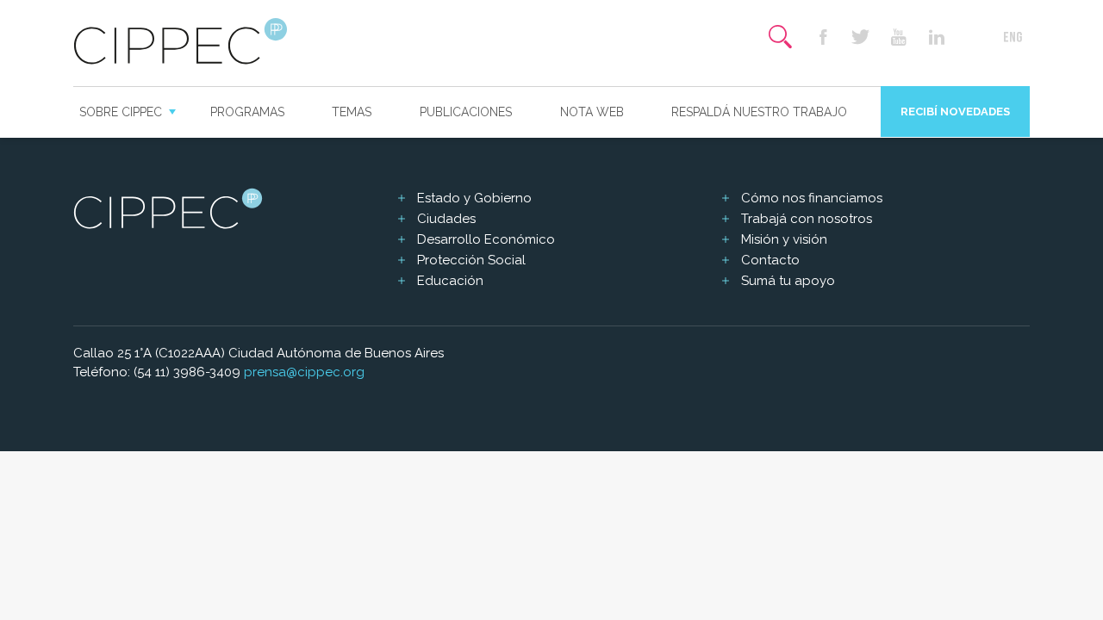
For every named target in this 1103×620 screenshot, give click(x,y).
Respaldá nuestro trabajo (759, 112)
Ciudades (446, 218)
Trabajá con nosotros (806, 218)
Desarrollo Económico (486, 239)
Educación (450, 280)
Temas (351, 112)
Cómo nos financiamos (811, 198)
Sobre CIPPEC (120, 112)
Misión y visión (784, 239)
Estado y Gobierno (474, 198)
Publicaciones (466, 112)
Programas (247, 112)
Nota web (592, 112)
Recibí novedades (955, 111)
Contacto (770, 260)
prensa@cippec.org (304, 372)
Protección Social (471, 260)
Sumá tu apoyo (788, 280)
